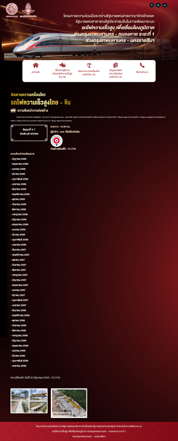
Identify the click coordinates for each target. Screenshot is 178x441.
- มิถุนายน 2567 (18, 280)
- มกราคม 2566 (18, 366)
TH (152, 5)
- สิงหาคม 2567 (18, 270)
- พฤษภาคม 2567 (19, 285)
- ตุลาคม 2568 (18, 199)
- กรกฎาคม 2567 (19, 275)
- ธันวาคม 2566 (18, 310)
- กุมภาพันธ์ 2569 (19, 179)
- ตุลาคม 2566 (18, 320)
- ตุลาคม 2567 (18, 260)
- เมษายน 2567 (18, 290)
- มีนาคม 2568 (18, 235)
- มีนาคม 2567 (18, 295)
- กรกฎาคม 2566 (19, 335)
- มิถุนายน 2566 (18, 340)
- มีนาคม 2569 (18, 174)
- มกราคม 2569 (18, 184)
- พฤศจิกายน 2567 (20, 255)
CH (165, 5)
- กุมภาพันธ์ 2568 (19, 239)
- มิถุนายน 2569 (18, 159)
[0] (29, 400)
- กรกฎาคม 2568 (19, 214)
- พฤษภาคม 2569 (19, 164)
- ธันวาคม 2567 (18, 250)
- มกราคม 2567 (18, 305)
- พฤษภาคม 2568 (19, 224)
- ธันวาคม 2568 (18, 189)
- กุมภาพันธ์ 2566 (19, 361)
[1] (69, 403)
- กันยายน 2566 (18, 325)
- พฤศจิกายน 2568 (20, 194)
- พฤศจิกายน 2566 (20, 315)
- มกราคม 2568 (18, 245)
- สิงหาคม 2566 (18, 330)
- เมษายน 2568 (18, 229)
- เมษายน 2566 (18, 351)
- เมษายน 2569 (18, 169)
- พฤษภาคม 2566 (19, 346)
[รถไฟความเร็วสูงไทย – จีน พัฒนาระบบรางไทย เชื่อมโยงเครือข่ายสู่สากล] (12, 10)
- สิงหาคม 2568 (18, 209)
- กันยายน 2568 (18, 204)
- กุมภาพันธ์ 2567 (19, 300)
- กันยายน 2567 (18, 265)
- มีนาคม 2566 (18, 356)
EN (158, 5)
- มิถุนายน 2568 (18, 219)
